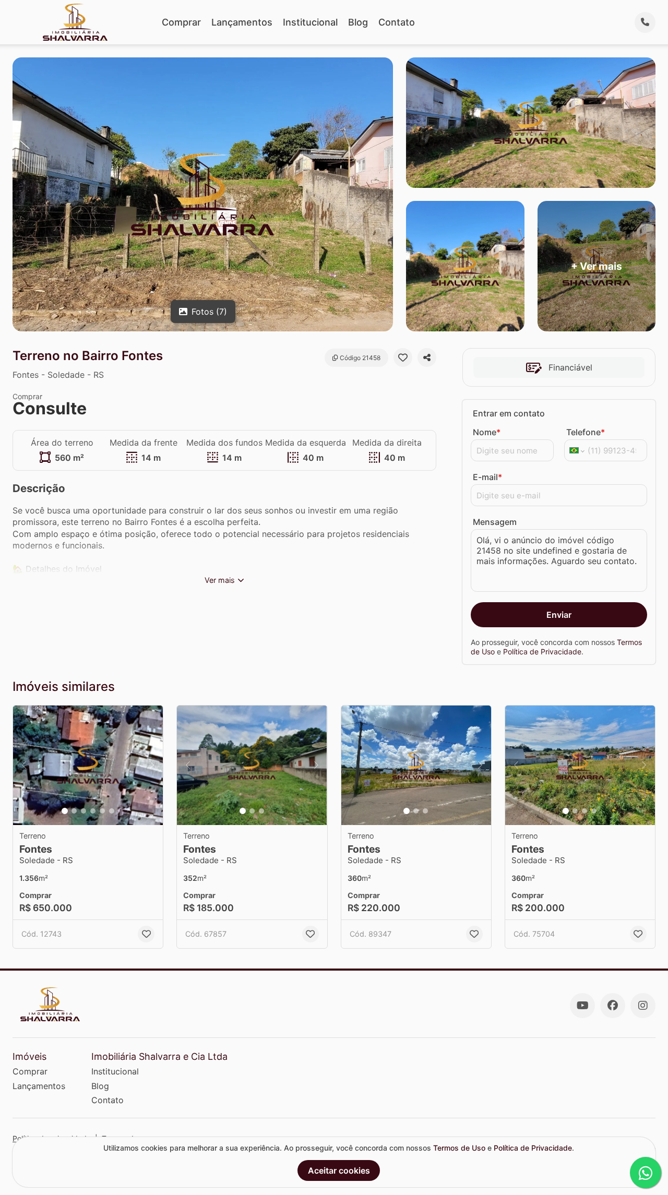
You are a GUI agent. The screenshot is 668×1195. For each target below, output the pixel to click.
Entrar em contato (509, 413)
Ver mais (220, 580)
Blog (358, 22)
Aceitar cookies (339, 1170)
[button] (88, 766)
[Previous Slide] (24, 766)
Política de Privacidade (542, 651)
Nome (486, 432)
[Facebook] (612, 1005)
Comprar (181, 22)
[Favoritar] (402, 357)
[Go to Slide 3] (83, 811)
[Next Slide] (152, 766)
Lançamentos (241, 22)
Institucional (310, 22)
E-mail (487, 477)
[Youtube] (582, 1005)
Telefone (585, 432)
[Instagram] (642, 1005)
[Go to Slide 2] (74, 811)
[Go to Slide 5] (102, 811)
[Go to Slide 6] (111, 811)
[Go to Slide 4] (93, 811)
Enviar (558, 615)
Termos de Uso (459, 1147)
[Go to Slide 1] (65, 811)
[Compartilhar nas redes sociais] (427, 357)
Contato (396, 22)
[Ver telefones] (645, 22)
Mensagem (495, 522)
